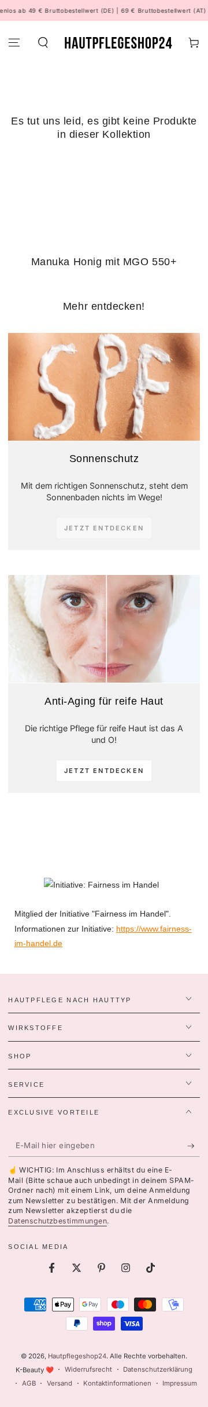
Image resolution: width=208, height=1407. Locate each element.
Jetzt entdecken (104, 771)
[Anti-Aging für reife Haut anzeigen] (104, 629)
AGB (29, 1383)
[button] (42, 43)
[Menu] (14, 43)
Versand (59, 1383)
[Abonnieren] (193, 1146)
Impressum (179, 1383)
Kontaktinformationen (117, 1383)
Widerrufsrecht (88, 1369)
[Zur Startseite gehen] (118, 43)
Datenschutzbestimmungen (57, 1221)
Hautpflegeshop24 (77, 1356)
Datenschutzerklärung (157, 1369)
